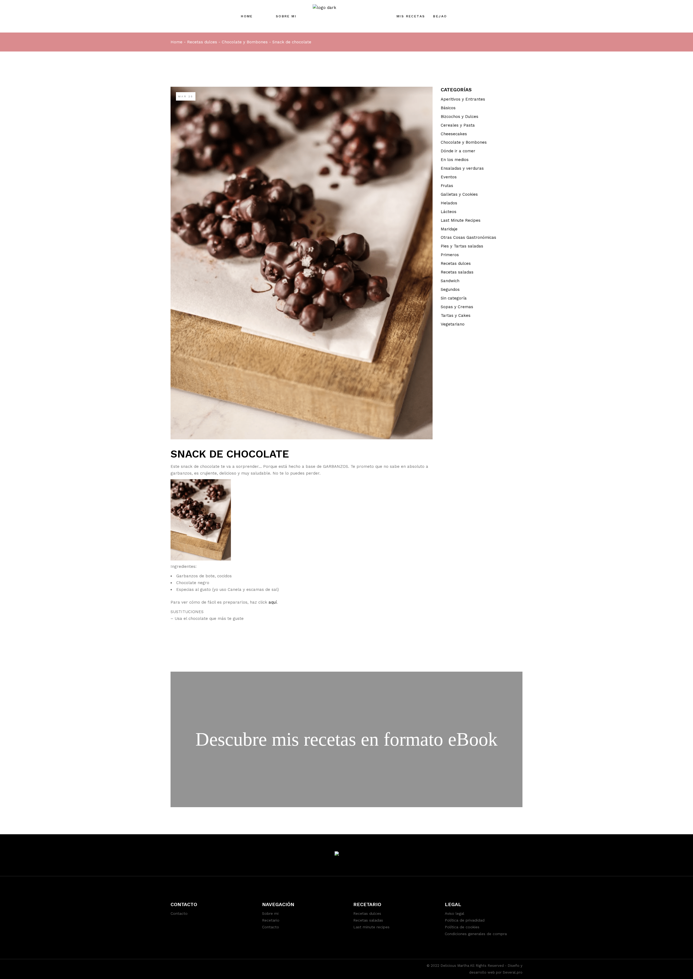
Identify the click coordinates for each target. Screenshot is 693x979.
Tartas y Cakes (455, 315)
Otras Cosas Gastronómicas (468, 237)
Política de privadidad (465, 920)
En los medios (455, 159)
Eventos (449, 177)
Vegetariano (453, 324)
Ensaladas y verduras (462, 168)
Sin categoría (454, 298)
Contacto (179, 913)
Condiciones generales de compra (476, 934)
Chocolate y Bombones (245, 42)
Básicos (448, 107)
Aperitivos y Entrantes (463, 99)
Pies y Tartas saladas (462, 246)
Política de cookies (462, 927)
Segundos (450, 289)
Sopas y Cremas (457, 306)
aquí (273, 602)
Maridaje (449, 229)
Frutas (447, 185)
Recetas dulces (202, 42)
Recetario (270, 920)
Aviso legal (454, 913)
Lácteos (448, 211)
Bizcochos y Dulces (459, 116)
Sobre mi (270, 913)
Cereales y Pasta (458, 125)
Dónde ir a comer (458, 151)
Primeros (450, 254)
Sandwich (450, 280)
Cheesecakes (454, 133)
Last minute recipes (371, 927)
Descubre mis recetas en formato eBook (346, 739)
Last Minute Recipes (460, 220)
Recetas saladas (457, 272)
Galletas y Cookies (459, 194)
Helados (449, 203)
